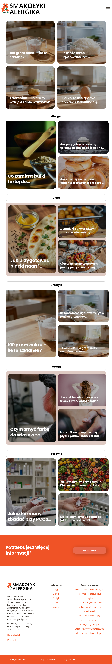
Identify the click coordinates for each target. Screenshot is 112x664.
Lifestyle (56, 285)
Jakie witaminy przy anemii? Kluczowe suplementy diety (80, 483)
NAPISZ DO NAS (89, 550)
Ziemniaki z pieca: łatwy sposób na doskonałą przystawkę (77, 230)
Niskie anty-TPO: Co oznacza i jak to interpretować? (81, 518)
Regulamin (69, 659)
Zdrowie (56, 453)
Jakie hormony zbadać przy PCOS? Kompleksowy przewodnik (29, 516)
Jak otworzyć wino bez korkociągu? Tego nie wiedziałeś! (89, 607)
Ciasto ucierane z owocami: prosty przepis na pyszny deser (79, 265)
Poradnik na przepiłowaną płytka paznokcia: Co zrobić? (80, 434)
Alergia (56, 116)
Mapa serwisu (47, 659)
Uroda (56, 366)
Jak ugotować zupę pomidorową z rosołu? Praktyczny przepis (90, 620)
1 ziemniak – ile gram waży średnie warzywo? (30, 100)
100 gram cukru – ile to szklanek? (28, 55)
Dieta (56, 198)
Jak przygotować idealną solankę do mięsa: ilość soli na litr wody (81, 146)
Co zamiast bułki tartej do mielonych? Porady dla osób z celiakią (29, 179)
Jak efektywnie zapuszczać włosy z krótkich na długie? (79, 399)
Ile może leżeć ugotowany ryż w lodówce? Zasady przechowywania (76, 55)
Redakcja (13, 634)
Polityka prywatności (20, 659)
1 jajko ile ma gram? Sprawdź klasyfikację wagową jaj (79, 100)
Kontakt (12, 640)
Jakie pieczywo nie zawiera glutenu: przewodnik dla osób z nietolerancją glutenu (82, 181)
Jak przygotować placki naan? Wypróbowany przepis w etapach (30, 263)
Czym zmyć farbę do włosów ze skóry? (29, 432)
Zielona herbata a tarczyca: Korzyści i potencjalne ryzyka (89, 594)
